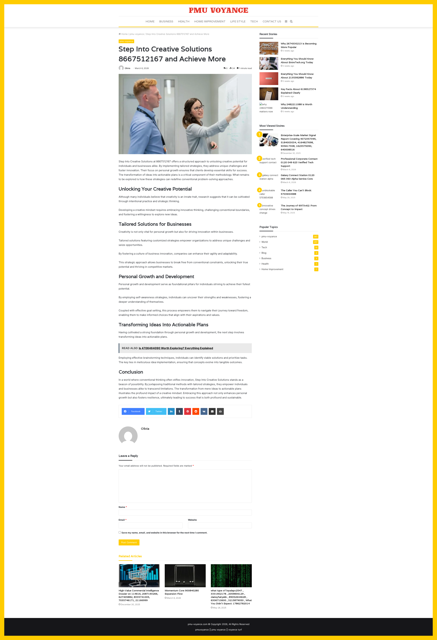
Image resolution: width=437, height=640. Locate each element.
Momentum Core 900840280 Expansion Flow (182, 592)
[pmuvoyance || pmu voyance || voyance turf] (218, 10)
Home (150, 21)
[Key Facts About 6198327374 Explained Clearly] (268, 93)
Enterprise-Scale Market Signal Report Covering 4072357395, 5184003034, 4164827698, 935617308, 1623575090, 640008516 (298, 142)
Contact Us (272, 21)
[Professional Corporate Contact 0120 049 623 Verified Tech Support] (268, 163)
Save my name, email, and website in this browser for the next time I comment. (164, 532)
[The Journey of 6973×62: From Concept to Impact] (268, 210)
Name (123, 507)
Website (192, 519)
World (265, 242)
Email (122, 519)
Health (183, 21)
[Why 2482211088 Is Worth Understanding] (268, 109)
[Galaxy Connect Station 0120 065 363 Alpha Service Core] (268, 179)
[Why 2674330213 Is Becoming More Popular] (268, 48)
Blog (264, 252)
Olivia (127, 68)
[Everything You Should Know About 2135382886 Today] (268, 78)
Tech (254, 21)
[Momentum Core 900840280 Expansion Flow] (185, 575)
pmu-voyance (137, 34)
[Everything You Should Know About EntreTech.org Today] (268, 63)
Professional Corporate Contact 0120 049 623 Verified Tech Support (299, 162)
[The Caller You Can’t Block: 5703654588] (268, 195)
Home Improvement (209, 21)
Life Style (237, 21)
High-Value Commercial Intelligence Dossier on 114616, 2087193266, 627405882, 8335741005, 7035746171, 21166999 (139, 595)
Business (166, 21)
